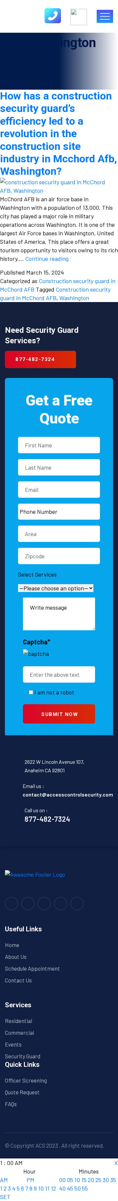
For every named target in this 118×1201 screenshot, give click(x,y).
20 (91, 1179)
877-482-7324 (47, 819)
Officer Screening (26, 1080)
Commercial (19, 1032)
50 (77, 1188)
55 (85, 1188)
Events (13, 1044)
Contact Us (18, 980)
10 (41, 1188)
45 (70, 1188)
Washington (74, 297)
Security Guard (22, 1056)
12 (53, 1188)
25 (98, 1179)
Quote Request (22, 1092)
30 (106, 1179)
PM (30, 1179)
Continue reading (47, 258)
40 (62, 1188)
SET (5, 1196)
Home (12, 944)
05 (70, 1179)
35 (113, 1179)
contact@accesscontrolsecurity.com (68, 794)
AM (4, 1179)
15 (84, 1179)
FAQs (11, 1104)
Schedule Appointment (32, 968)
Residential (18, 1020)
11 (47, 1188)
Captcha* (36, 642)
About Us (16, 956)
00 (62, 1179)
